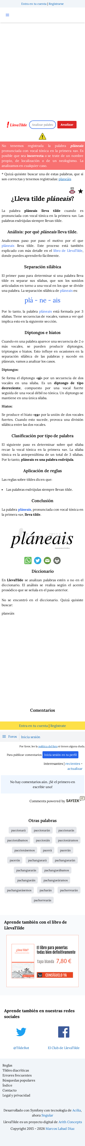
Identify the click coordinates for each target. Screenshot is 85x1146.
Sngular (47, 1115)
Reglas (7, 1065)
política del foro (48, 746)
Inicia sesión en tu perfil (60, 755)
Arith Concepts (70, 1122)
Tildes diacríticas (15, 1070)
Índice (7, 1085)
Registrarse (56, 4)
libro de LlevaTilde (68, 250)
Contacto (9, 1090)
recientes (72, 763)
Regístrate (58, 726)
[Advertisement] (42, 69)
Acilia (76, 1110)
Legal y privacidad (16, 1095)
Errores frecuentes (17, 1075)
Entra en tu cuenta (33, 4)
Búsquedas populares (18, 1080)
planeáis (65, 179)
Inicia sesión (30, 737)
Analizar (67, 125)
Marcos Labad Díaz (60, 1128)
